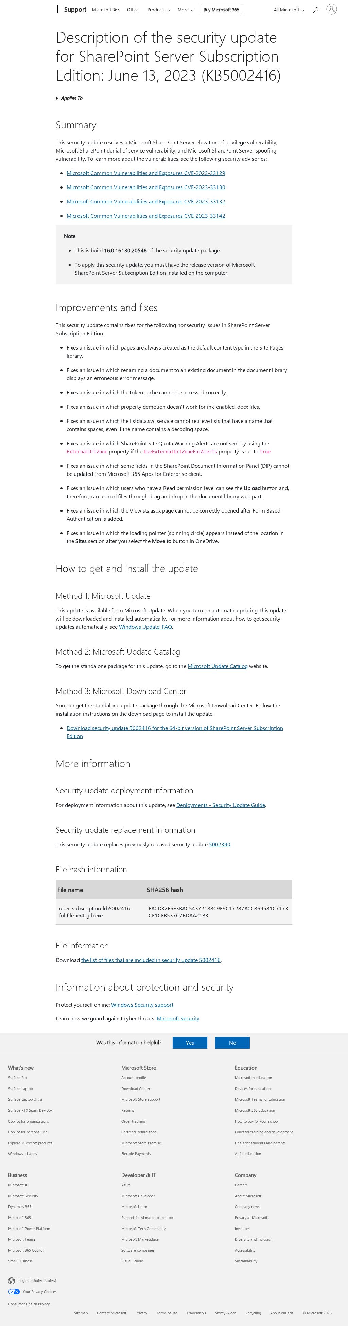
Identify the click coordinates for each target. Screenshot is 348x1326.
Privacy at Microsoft (251, 1217)
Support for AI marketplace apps (147, 1217)
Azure (126, 1184)
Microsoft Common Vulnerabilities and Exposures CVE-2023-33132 (146, 201)
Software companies (138, 1250)
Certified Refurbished (138, 1131)
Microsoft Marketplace (140, 1239)
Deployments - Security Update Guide (220, 804)
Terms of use (166, 1312)
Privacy (141, 1312)
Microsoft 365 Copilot (26, 1250)
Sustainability (246, 1261)
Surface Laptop (20, 1088)
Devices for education (253, 1088)
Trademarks (196, 1312)
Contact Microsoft (111, 1312)
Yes (190, 1042)
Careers (241, 1184)
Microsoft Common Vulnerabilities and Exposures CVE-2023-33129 (146, 172)
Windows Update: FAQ (145, 626)
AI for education (248, 1153)
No (232, 1042)
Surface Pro (17, 1077)
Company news (247, 1206)
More (183, 9)
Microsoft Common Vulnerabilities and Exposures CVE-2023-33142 (146, 215)
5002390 (219, 844)
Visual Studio (132, 1261)
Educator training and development (264, 1131)
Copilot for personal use (28, 1131)
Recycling (253, 1312)
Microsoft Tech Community (143, 1228)
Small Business (20, 1261)
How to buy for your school (257, 1121)
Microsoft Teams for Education (260, 1099)
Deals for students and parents (260, 1142)
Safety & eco (225, 1312)
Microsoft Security (178, 1018)
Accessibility (245, 1250)
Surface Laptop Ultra (25, 1099)
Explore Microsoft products (30, 1142)
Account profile (133, 1077)
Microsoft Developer (138, 1195)
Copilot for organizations (28, 1121)
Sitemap (81, 1312)
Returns (127, 1110)
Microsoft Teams (22, 1239)
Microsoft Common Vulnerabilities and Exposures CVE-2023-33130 (146, 187)
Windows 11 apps (22, 1153)
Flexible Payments (136, 1153)
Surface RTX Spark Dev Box (30, 1110)
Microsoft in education (253, 1077)
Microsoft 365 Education (255, 1110)
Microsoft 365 (106, 9)
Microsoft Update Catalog (218, 665)
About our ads (281, 1312)
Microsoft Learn (134, 1206)
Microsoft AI (18, 1184)
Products (156, 9)
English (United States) (37, 1280)
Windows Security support (142, 1004)
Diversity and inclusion (253, 1239)
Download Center (135, 1088)
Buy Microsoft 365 (221, 9)
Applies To (71, 98)
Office (133, 9)
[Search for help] (315, 8)
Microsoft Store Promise (141, 1142)
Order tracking (133, 1121)
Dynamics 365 (19, 1206)
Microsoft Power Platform (29, 1228)
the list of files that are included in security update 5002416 (151, 959)
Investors (242, 1228)
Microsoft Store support (140, 1099)
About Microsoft (248, 1195)
